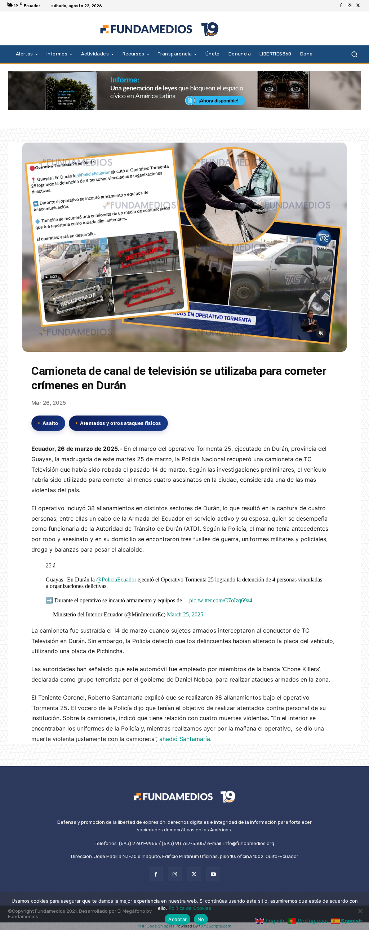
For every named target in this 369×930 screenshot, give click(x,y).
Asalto (50, 423)
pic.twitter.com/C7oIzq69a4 (220, 600)
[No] (360, 911)
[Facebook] (341, 5)
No (200, 919)
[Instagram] (349, 5)
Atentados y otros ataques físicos (120, 423)
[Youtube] (213, 874)
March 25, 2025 (185, 614)
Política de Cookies (190, 908)
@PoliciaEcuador (116, 579)
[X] (358, 5)
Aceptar (177, 919)
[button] (354, 53)
